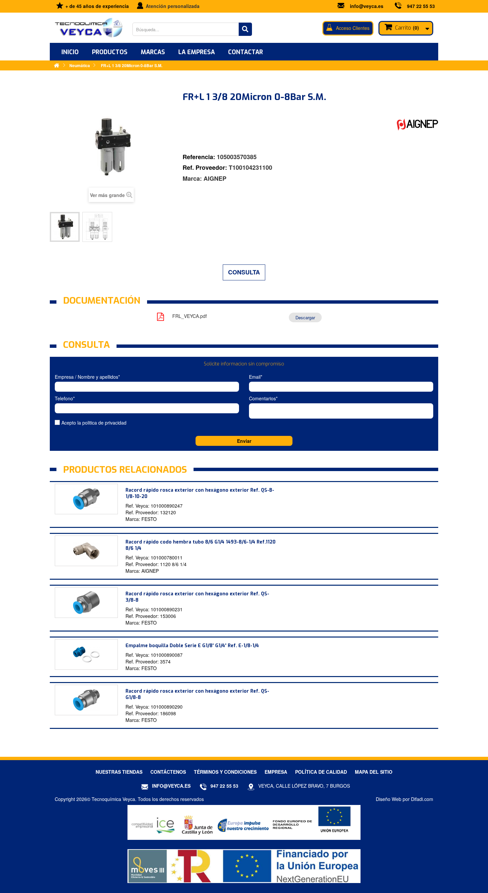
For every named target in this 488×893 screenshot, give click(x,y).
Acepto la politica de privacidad (93, 422)
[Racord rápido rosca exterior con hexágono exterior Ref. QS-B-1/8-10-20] (86, 499)
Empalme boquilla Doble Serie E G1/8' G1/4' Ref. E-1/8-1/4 (192, 646)
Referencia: (199, 157)
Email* (255, 376)
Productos (109, 52)
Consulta (244, 272)
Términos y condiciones (225, 771)
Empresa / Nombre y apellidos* (87, 376)
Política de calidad (321, 771)
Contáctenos (168, 771)
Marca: (192, 178)
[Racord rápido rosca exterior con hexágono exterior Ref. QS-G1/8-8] (86, 700)
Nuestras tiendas (119, 771)
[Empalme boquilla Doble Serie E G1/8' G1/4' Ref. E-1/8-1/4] (86, 654)
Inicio (70, 52)
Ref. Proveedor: (205, 167)
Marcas (153, 52)
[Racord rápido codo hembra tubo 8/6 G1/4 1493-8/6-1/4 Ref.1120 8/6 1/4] (86, 551)
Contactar (245, 52)
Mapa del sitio (373, 771)
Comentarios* (263, 398)
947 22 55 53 (421, 6)
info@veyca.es (366, 6)
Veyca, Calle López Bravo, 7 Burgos (304, 785)
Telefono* (65, 398)
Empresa (276, 771)
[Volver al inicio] (56, 65)
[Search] (245, 29)
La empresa (196, 52)
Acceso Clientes (352, 28)
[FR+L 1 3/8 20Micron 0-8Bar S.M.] (64, 227)
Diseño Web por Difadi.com (404, 799)
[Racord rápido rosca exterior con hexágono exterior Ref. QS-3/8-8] (86, 602)
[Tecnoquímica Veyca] (88, 28)
